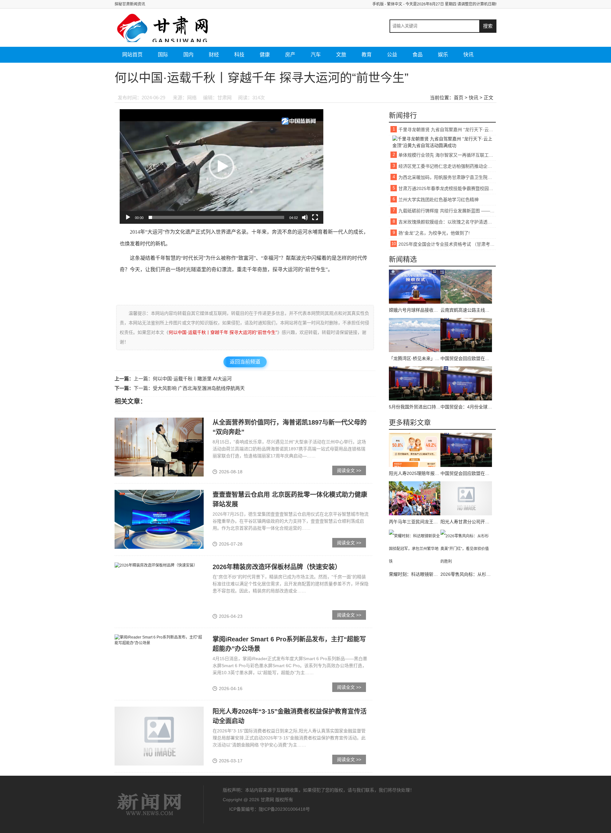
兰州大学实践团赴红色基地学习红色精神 (438, 199)
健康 (265, 54)
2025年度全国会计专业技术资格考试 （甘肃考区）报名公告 (447, 244)
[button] (221, 166)
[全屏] (315, 217)
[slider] (216, 217)
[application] (221, 166)
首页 (458, 97)
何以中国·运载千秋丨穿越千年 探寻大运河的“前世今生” (223, 332)
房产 (290, 54)
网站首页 (132, 54)
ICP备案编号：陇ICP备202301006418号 (269, 809)
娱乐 (443, 54)
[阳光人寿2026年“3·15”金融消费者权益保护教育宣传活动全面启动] (159, 736)
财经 (214, 54)
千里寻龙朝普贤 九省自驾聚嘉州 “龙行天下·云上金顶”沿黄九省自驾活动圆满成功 (447, 129)
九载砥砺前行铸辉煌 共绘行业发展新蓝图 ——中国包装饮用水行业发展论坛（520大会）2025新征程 (447, 210)
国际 (163, 54)
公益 (392, 54)
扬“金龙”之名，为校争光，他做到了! (434, 233)
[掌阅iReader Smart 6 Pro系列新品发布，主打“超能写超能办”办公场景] (159, 640)
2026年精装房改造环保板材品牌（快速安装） (277, 566)
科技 (239, 54)
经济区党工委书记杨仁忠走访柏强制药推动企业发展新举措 (447, 166)
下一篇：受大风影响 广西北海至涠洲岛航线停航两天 (189, 388)
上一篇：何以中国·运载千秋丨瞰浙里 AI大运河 (183, 378)
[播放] (128, 217)
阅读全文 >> (349, 470)
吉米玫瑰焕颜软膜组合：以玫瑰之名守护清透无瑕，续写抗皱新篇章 (447, 221)
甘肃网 (150, 804)
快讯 (468, 54)
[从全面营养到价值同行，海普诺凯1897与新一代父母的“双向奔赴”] (159, 447)
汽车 (316, 54)
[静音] (305, 217)
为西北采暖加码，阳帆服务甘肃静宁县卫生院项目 (447, 177)
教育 (367, 54)
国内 (188, 54)
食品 (417, 54)
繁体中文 (394, 4)
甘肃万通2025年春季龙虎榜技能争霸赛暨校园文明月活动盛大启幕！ (447, 188)
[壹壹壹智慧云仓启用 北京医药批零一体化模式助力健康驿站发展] (159, 519)
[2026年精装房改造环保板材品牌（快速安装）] (156, 565)
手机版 (378, 4)
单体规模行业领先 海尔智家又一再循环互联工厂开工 (447, 155)
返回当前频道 (245, 361)
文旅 (341, 54)
